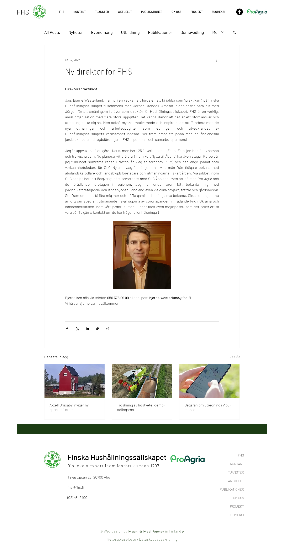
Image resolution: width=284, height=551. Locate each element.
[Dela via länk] (98, 328)
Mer (215, 32)
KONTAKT (237, 464)
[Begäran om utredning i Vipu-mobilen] (209, 381)
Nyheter (75, 32)
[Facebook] (239, 12)
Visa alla (235, 356)
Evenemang (102, 32)
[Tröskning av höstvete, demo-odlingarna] (142, 381)
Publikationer (160, 32)
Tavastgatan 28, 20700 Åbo (88, 477)
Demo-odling (192, 32)
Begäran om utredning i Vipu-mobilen (207, 407)
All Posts (52, 32)
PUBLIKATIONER (232, 489)
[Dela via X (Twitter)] (77, 328)
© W (103, 531)
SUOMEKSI (236, 515)
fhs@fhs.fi (75, 487)
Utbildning (130, 32)
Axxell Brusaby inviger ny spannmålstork (69, 407)
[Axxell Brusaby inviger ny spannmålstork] (74, 381)
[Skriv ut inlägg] (108, 328)
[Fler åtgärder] (216, 59)
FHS (241, 455)
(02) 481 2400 (77, 497)
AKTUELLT (236, 481)
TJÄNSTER (236, 472)
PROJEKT (237, 506)
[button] (196, 12)
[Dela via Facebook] (67, 328)
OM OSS (238, 498)
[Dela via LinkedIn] (87, 328)
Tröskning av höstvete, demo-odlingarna (141, 407)
